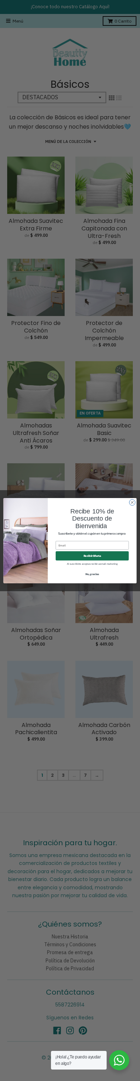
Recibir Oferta (92, 556)
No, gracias (92, 574)
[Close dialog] (132, 502)
